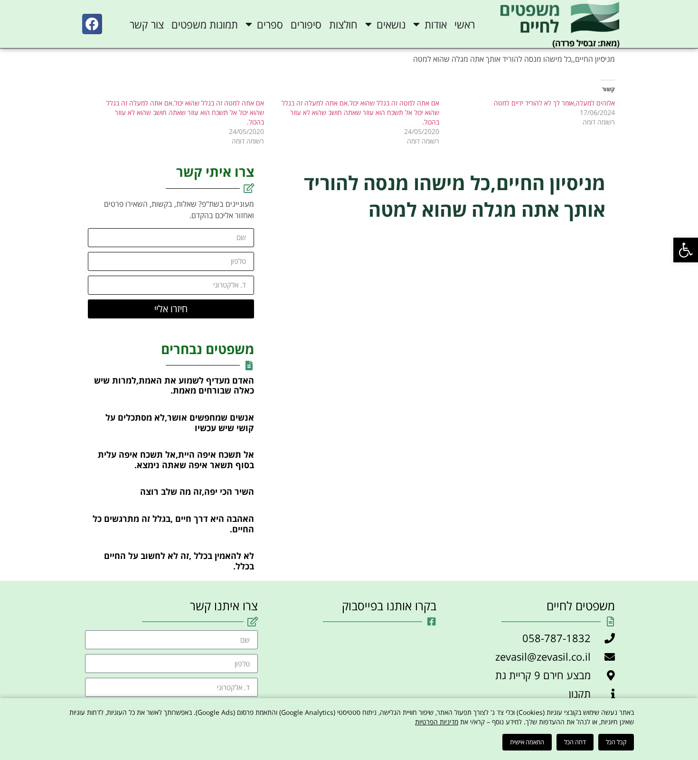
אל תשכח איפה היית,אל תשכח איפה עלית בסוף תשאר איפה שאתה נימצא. (176, 460)
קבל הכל (616, 742)
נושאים (391, 24)
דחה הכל (575, 742)
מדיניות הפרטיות (436, 721)
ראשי (464, 24)
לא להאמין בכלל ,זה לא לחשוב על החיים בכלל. (179, 561)
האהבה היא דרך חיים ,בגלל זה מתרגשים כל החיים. (173, 524)
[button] (685, 250)
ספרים (270, 24)
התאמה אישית (527, 742)
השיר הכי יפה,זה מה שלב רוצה (197, 491)
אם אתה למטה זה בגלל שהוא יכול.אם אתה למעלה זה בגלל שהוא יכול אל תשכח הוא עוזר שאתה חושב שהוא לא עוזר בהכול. (360, 112)
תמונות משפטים (204, 24)
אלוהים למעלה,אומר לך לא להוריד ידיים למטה (554, 102)
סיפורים (306, 24)
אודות (435, 24)
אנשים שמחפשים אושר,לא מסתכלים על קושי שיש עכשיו (179, 422)
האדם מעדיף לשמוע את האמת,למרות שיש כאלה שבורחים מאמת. (174, 385)
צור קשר (147, 24)
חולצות (343, 24)
